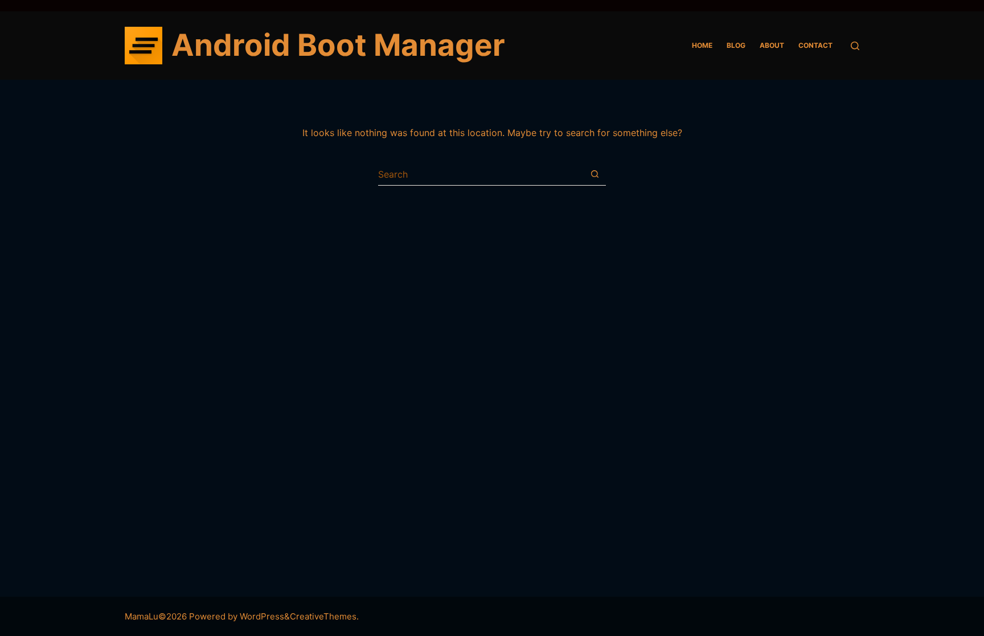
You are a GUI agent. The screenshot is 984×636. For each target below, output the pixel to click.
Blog (736, 45)
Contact (815, 45)
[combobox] (481, 174)
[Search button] (595, 174)
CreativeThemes (323, 616)
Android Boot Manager (338, 45)
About (772, 45)
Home (702, 45)
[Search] (855, 46)
